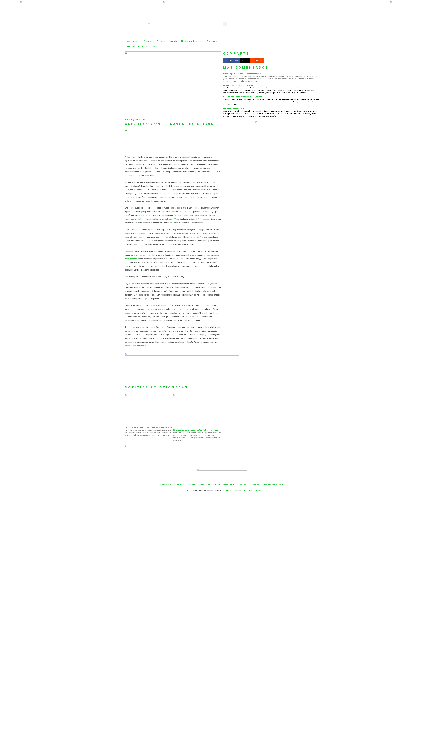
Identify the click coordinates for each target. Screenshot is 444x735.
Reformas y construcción (137, 46)
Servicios (154, 46)
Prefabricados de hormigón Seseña (238, 85)
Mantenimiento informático (191, 41)
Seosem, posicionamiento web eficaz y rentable (243, 97)
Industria (173, 41)
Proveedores (212, 41)
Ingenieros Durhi (131, 259)
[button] (225, 24)
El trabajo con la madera (233, 108)
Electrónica (161, 41)
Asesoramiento (133, 41)
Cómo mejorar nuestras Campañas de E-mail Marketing (196, 430)
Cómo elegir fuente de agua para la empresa (242, 74)
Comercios (148, 41)
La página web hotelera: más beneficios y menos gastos (148, 427)
